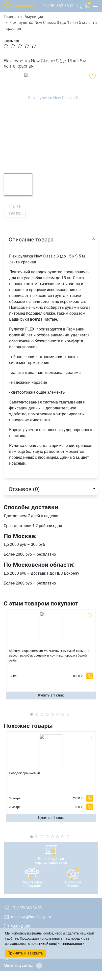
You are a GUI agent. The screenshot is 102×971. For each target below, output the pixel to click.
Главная (11, 16)
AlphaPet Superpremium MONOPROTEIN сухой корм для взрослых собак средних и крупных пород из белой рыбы (49, 655)
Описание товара (31, 239)
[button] (86, 7)
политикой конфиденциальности (57, 944)
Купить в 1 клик (51, 695)
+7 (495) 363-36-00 (58, 5)
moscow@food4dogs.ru (31, 917)
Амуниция (34, 16)
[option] (51, 119)
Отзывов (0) (24, 489)
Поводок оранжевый (24, 773)
